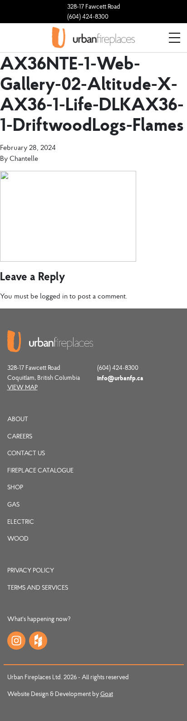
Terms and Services (37, 587)
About (17, 419)
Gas (13, 504)
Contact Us (26, 453)
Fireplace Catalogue (40, 470)
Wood (18, 538)
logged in (54, 295)
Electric (20, 521)
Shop (15, 487)
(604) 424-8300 (87, 16)
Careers (19, 436)
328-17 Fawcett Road (93, 6)
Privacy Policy (30, 570)
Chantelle (24, 158)
